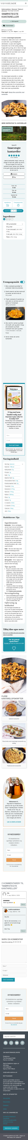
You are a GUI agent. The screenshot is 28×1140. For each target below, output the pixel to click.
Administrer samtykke (11, 1128)
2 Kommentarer (9, 25)
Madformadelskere (6, 9)
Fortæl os (7, 643)
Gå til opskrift (14, 21)
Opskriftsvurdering (7, 942)
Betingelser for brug (8, 1122)
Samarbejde (6, 1118)
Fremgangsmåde (18, 202)
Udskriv (14, 174)
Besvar (23, 904)
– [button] (11, 210)
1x (4, 219)
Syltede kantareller (14, 718)
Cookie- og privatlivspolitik (9, 1120)
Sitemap (5, 1123)
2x (6, 219)
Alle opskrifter (6, 1098)
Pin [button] (15, 177)
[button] (9, 155)
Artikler (5, 1109)
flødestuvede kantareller (15, 591)
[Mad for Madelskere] (8, 3)
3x (9, 219)
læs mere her (15, 866)
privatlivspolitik (12, 450)
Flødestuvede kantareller (14, 765)
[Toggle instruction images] (22, 282)
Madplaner (5, 1105)
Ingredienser (7, 202)
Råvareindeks (6, 1101)
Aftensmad (14, 9)
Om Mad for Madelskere (9, 1116)
